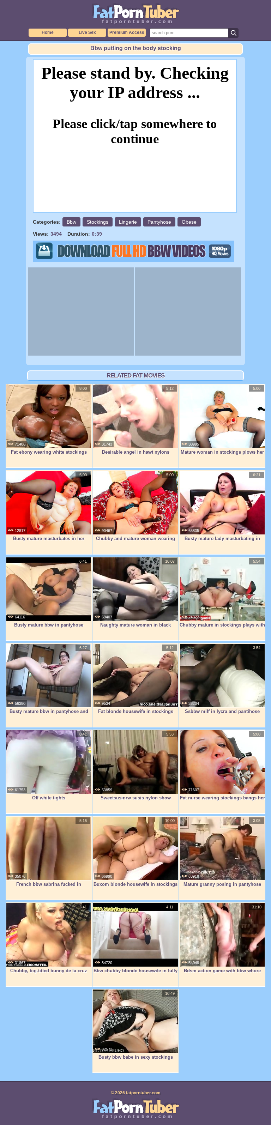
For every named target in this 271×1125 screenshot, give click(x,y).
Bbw (71, 222)
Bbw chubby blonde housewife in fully (135, 970)
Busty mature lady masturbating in (222, 538)
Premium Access (126, 32)
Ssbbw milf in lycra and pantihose (222, 711)
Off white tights (48, 797)
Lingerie (128, 222)
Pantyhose (159, 222)
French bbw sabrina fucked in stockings (48, 888)
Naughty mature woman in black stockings (135, 628)
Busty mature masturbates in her (48, 538)
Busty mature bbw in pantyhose (48, 625)
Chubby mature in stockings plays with (222, 625)
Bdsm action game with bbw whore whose (222, 974)
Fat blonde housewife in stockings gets (135, 715)
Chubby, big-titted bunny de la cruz (48, 970)
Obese (189, 222)
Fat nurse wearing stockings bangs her (222, 797)
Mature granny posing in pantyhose (222, 884)
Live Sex (87, 32)
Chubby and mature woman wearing (135, 538)
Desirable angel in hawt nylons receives (135, 455)
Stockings (97, 222)
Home (48, 32)
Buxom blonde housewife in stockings (135, 884)
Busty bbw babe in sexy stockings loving (135, 1060)
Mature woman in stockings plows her (222, 452)
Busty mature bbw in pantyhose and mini (49, 715)
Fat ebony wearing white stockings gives (49, 455)
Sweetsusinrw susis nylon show (136, 797)
